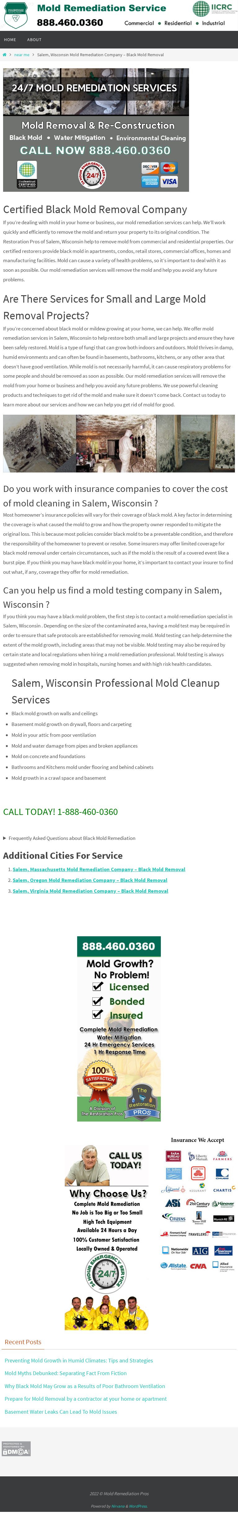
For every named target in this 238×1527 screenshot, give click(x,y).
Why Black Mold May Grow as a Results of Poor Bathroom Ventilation (85, 1386)
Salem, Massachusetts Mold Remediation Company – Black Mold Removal (99, 869)
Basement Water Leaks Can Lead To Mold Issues (61, 1411)
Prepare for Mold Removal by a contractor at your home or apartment (86, 1398)
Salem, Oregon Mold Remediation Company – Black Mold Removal (90, 880)
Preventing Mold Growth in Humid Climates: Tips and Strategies (79, 1360)
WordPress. (138, 1506)
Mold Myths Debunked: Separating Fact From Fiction (66, 1373)
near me (21, 54)
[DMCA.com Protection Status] (16, 1454)
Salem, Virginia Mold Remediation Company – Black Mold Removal (90, 890)
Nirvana (118, 1506)
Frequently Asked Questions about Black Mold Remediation (72, 838)
